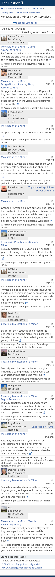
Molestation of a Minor (14, 46)
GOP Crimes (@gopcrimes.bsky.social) (21, 564)
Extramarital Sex (10, 242)
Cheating (6, 324)
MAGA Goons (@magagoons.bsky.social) (22, 567)
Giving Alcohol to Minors (18, 48)
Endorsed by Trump (43, 426)
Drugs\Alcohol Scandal (13, 84)
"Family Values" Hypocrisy (18, 523)
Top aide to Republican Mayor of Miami (41, 189)
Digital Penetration (11, 399)
